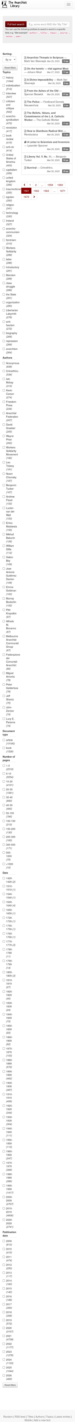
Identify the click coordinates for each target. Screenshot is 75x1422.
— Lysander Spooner (47, 145)
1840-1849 (9, 1017)
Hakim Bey (9, 560)
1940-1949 (9, 1132)
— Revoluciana (46, 132)
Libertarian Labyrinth (11, 313)
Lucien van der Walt (10, 513)
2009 (9, 1242)
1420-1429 (11, 879)
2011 (9, 1258)
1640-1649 (11, 903)
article (10, 741)
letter (9, 260)
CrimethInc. (11, 372)
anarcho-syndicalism (11, 119)
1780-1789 (9, 952)
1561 (26, 190)
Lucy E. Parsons (10, 722)
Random (8, 1416)
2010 (9, 1250)
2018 (9, 1313)
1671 (62, 190)
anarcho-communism (11, 232)
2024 (9, 1361)
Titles (30, 1416)
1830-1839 (9, 1006)
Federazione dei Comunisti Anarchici (11, 661)
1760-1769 (11, 935)
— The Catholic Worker (46, 118)
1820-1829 (9, 995)
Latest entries (62, 1416)
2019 (9, 1321)
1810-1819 (9, 983)
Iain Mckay (9, 382)
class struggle (10, 286)
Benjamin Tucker (11, 488)
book (9, 749)
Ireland (10, 222)
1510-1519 (11, 887)
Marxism (11, 276)
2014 (9, 1282)
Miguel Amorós (10, 676)
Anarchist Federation (11, 416)
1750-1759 (11, 927)
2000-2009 (9, 1200)
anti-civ (10, 148)
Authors (39, 1416)
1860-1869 (9, 1040)
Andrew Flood (10, 500)
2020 (9, 1329)
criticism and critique (10, 106)
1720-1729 (11, 919)
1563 (46, 190)
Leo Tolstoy (10, 465)
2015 (9, 1290)
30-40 (9, 798)
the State (11, 296)
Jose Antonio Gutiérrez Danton (11, 575)
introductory (11, 268)
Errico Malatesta (11, 526)
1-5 (9, 767)
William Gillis (10, 549)
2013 (9, 1274)
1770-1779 (11, 943)
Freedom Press (11, 405)
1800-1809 (11, 973)
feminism (11, 241)
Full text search (16, 24)
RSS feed (20, 1416)
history (9, 79)
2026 (9, 1377)
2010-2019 (9, 1212)
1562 (36, 190)
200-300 (10, 838)
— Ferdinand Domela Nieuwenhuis (46, 103)
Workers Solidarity (11, 251)
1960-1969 (9, 1154)
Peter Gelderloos (11, 688)
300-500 (10, 846)
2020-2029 (9, 1223)
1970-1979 (9, 1166)
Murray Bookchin (11, 602)
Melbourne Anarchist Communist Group (11, 643)
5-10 (9, 775)
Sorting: (7, 53)
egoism (10, 198)
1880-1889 (9, 1063)
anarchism (11, 350)
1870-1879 (9, 1052)
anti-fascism (10, 325)
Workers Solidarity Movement (11, 453)
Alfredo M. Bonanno (11, 626)
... (42, 185)
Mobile (28, 1420)
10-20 (9, 783)
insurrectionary (11, 190)
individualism (11, 87)
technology (11, 214)
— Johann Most (46, 70)
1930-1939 (9, 1120)
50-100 (10, 814)
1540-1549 (11, 895)
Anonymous (11, 364)
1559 (50, 185)
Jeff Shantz (10, 699)
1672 (26, 196)
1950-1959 (9, 1143)
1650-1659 (11, 911)
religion (10, 206)
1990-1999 (9, 1189)
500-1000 (9, 856)
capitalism (11, 171)
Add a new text (42, 1420)
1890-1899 (9, 1075)
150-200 (10, 830)
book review (9, 139)
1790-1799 (9, 964)
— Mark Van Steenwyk (46, 59)
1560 (60, 185)
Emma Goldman (11, 590)
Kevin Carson (10, 393)
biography (11, 334)
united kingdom (11, 181)
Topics (49, 1416)
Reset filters (10, 67)
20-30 (9, 791)
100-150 (10, 822)
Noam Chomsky (11, 477)
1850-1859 (9, 1029)
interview (11, 95)
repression (11, 342)
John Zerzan (10, 710)
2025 (9, 1369)
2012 (9, 1266)
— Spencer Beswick (46, 92)
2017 (9, 1305)
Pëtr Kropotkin (11, 613)
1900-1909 (9, 1086)
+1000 (9, 865)
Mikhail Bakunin (10, 537)
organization (11, 304)
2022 (9, 1345)
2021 (9, 1337)
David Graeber (10, 428)
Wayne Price (10, 439)
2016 (9, 1298)
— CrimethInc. (48, 169)
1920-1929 (9, 1109)
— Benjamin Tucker (46, 158)
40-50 (9, 806)
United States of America (11, 160)
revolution (11, 129)
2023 (9, 1353)
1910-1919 (9, 1097)
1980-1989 (9, 1177)
